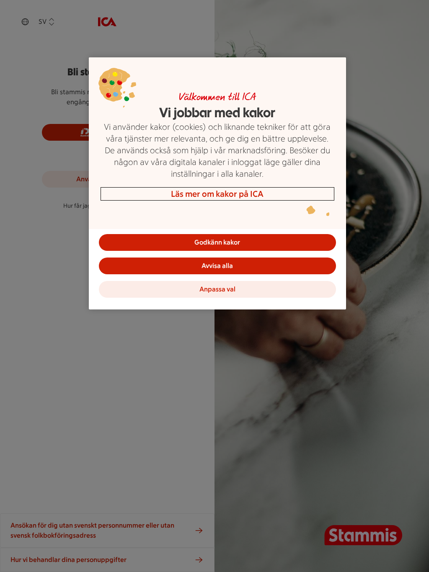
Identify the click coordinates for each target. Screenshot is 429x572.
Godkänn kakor (217, 242)
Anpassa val (217, 289)
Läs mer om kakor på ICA (217, 194)
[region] (217, 183)
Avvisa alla (217, 266)
